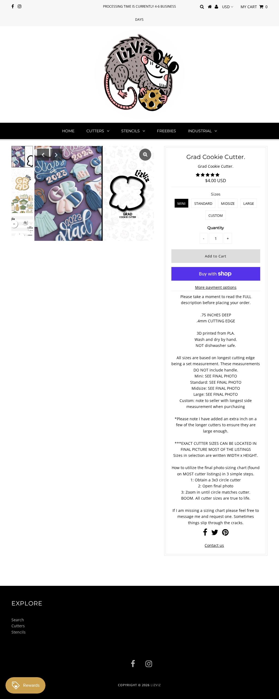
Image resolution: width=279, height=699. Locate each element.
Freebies (166, 130)
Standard (203, 203)
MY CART (254, 6)
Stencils (130, 130)
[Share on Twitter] (214, 533)
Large (248, 203)
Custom (215, 215)
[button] (208, 174)
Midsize (228, 203)
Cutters (95, 130)
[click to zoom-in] (145, 155)
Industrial (200, 130)
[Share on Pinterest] (225, 533)
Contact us (214, 545)
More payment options (215, 287)
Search (17, 619)
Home (68, 130)
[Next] (56, 155)
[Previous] (43, 155)
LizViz (156, 685)
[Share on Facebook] (205, 533)
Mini (181, 203)
